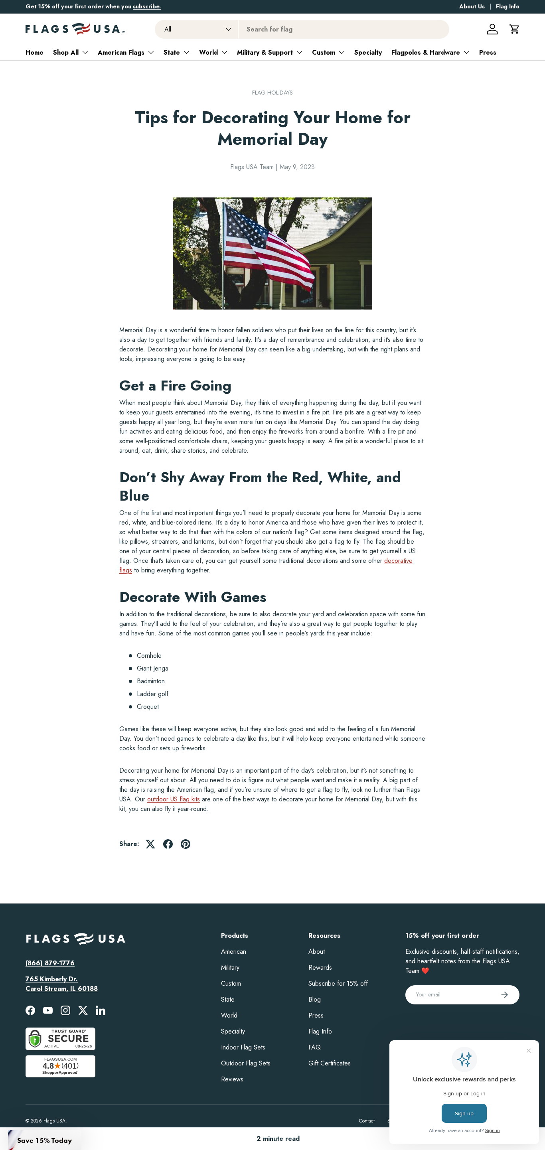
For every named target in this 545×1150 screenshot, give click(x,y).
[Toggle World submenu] (224, 52)
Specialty (368, 52)
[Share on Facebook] (168, 844)
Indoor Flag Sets (243, 1047)
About (316, 951)
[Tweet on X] (150, 844)
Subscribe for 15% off (338, 983)
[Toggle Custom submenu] (341, 52)
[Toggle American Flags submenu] (151, 52)
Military (230, 967)
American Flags (121, 52)
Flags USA (54, 1120)
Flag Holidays (272, 93)
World (208, 52)
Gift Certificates (329, 1063)
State (172, 52)
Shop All (66, 52)
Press (487, 52)
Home (34, 52)
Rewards (320, 967)
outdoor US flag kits (173, 799)
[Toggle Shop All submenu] (85, 52)
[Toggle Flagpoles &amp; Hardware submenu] (466, 52)
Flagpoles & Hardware (425, 52)
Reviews (232, 1079)
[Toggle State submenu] (186, 52)
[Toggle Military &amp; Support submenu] (299, 52)
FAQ (314, 1047)
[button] (514, 29)
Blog (314, 999)
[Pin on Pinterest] (185, 844)
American (233, 951)
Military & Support (265, 52)
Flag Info (507, 6)
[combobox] (302, 29)
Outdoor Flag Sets (246, 1063)
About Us (472, 6)
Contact (367, 1120)
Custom (323, 52)
